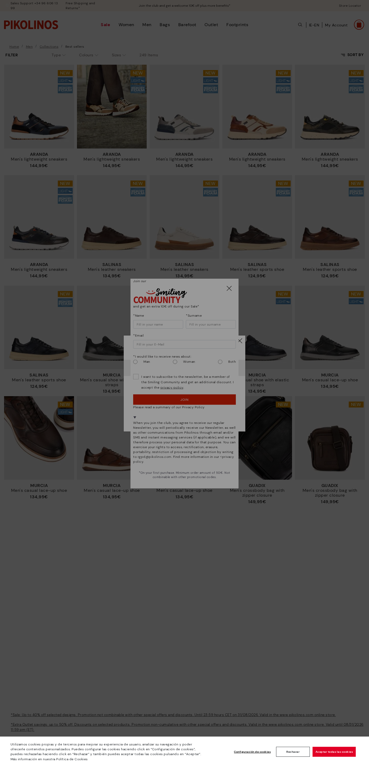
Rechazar (293, 752)
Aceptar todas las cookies (334, 752)
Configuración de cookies (252, 752)
